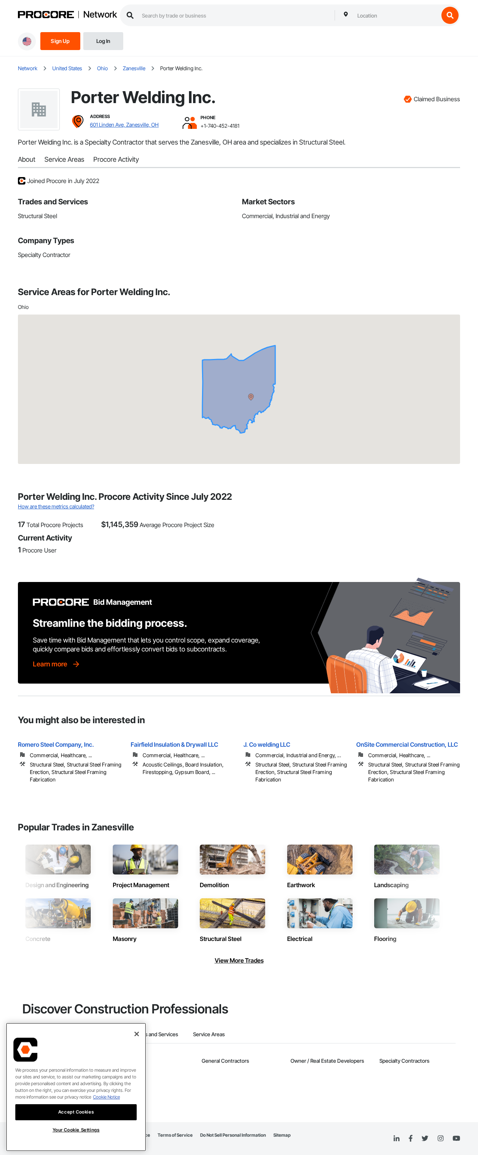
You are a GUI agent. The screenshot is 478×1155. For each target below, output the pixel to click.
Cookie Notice (106, 1097)
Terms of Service (175, 1135)
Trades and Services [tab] (154, 1034)
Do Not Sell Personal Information (233, 1135)
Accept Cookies (76, 1112)
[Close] (136, 1034)
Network (100, 14)
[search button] (450, 15)
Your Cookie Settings (76, 1130)
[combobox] (396, 15)
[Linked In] (397, 1138)
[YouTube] (456, 1139)
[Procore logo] (46, 15)
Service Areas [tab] (209, 1034)
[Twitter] (425, 1138)
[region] (76, 1087)
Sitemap (282, 1135)
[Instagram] (440, 1138)
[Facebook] (411, 1139)
